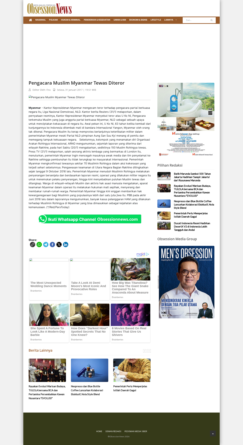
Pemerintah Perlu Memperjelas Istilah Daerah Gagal (130, 388)
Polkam (53, 20)
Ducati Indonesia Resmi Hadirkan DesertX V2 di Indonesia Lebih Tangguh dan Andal (192, 226)
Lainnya (169, 20)
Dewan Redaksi (113, 431)
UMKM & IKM (120, 20)
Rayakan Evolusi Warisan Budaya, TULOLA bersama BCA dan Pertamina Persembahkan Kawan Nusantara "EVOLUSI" (47, 392)
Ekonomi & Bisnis (138, 20)
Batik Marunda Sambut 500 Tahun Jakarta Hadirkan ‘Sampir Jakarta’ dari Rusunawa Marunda (192, 177)
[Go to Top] (213, 433)
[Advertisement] (121, 48)
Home (99, 431)
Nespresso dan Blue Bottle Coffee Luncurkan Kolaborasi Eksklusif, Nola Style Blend (87, 390)
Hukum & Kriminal (71, 20)
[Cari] (211, 20)
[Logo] (49, 8)
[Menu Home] (30, 20)
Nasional (40, 20)
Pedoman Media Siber (135, 431)
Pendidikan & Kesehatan (97, 20)
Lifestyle (156, 20)
